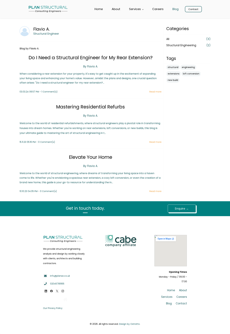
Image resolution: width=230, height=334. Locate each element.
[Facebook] (51, 291)
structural (173, 67)
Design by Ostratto (129, 324)
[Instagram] (63, 291)
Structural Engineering (181, 45)
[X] (57, 291)
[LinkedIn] (46, 291)
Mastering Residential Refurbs (90, 106)
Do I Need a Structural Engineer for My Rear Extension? (91, 57)
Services (166, 297)
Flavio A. (92, 66)
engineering (188, 67)
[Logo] (48, 9)
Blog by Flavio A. (29, 48)
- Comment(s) (49, 91)
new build (173, 80)
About (183, 290)
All (167, 39)
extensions (173, 73)
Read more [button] (155, 91)
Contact (181, 303)
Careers (181, 297)
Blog (169, 303)
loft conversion (191, 73)
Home (171, 290)
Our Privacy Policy (52, 308)
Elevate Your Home (90, 157)
